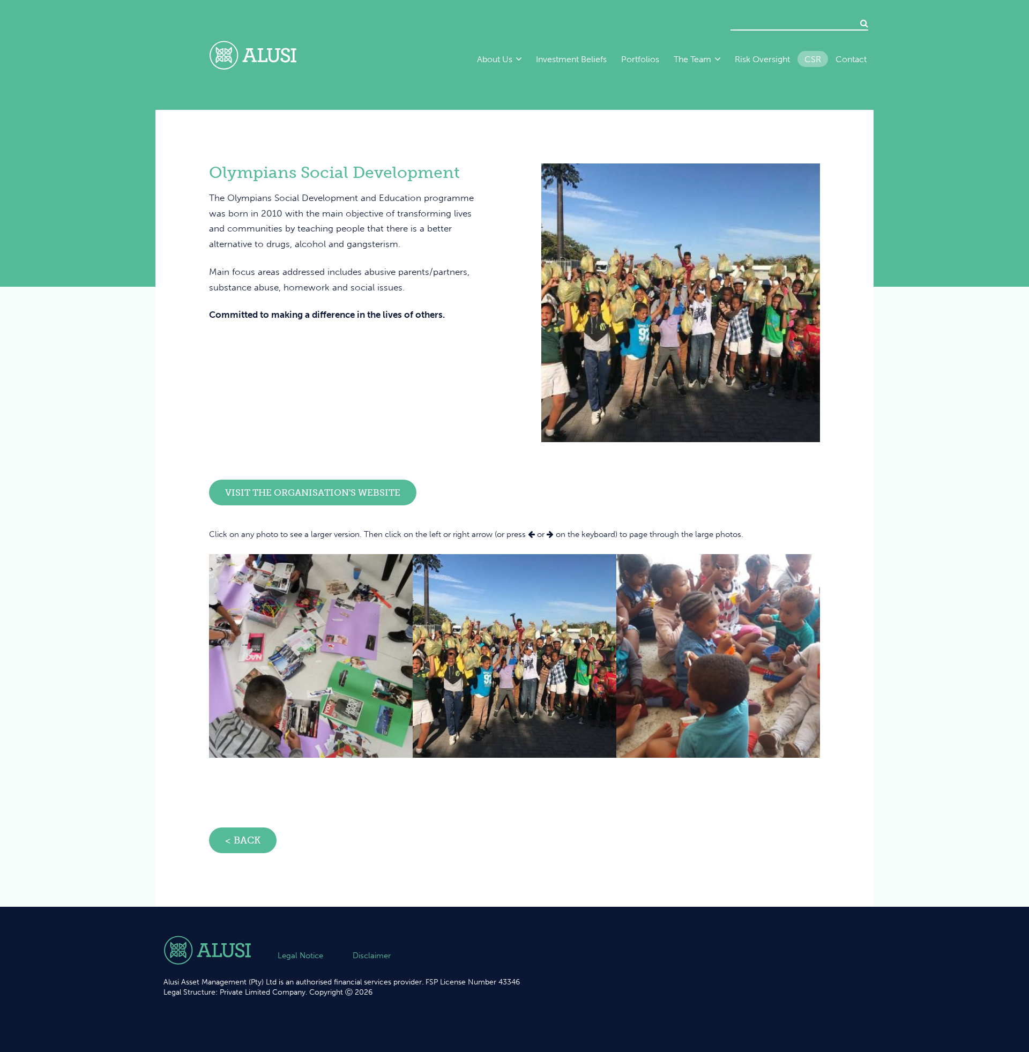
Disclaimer (372, 955)
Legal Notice (300, 955)
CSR (812, 59)
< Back (242, 840)
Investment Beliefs (571, 59)
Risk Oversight (762, 59)
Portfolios (640, 59)
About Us (494, 59)
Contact (851, 59)
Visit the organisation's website (312, 492)
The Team (692, 59)
